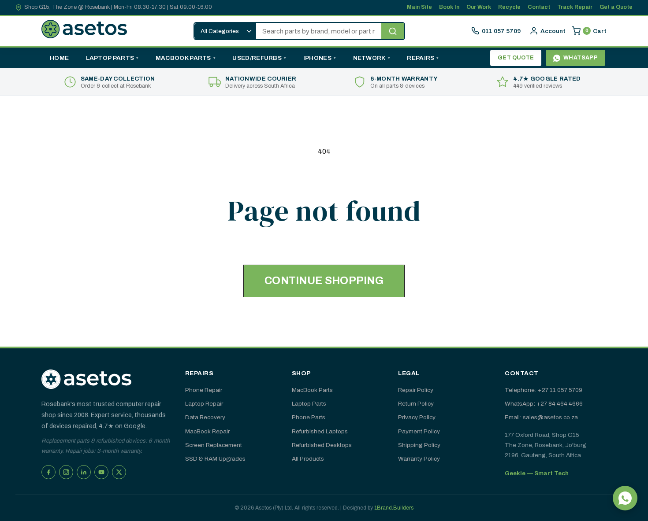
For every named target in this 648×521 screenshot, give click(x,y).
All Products (308, 458)
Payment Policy (419, 431)
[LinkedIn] (84, 472)
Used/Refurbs (257, 58)
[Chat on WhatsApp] (625, 498)
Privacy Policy (417, 417)
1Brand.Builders (393, 508)
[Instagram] (66, 472)
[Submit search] (392, 31)
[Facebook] (48, 472)
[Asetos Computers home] (86, 379)
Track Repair (574, 7)
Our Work (478, 7)
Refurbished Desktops (322, 445)
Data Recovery (205, 417)
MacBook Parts (183, 58)
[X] (119, 472)
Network (369, 58)
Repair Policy (415, 390)
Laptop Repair (204, 403)
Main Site (419, 7)
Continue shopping (324, 280)
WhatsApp (580, 58)
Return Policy (416, 403)
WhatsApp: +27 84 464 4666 (544, 403)
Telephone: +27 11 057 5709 (543, 390)
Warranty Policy (419, 458)
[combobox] (318, 31)
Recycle (509, 7)
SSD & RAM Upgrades (215, 458)
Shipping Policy (419, 445)
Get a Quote (616, 7)
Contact (539, 7)
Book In (449, 7)
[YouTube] (101, 472)
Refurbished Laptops (320, 431)
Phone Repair (203, 390)
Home (59, 58)
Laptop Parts (110, 58)
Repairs (420, 58)
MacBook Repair (207, 431)
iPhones (317, 58)
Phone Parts (308, 417)
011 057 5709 (501, 31)
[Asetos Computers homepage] (84, 31)
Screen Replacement (213, 445)
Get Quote (516, 58)
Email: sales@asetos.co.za (541, 417)
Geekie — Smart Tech (537, 473)
